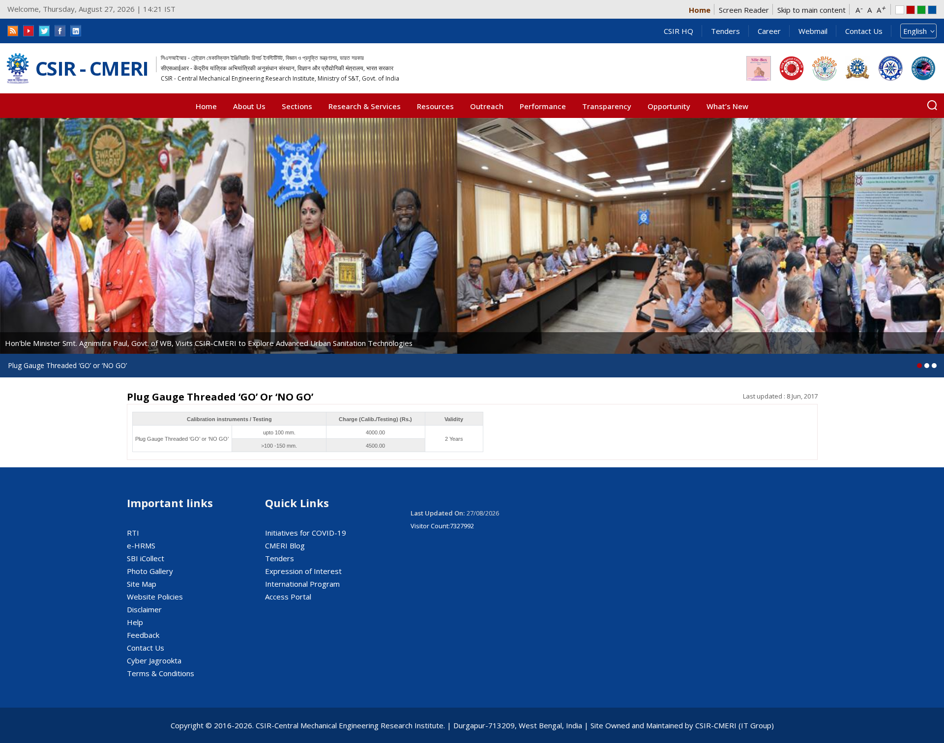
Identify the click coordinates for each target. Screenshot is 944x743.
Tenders (725, 31)
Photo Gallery (150, 571)
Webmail (812, 31)
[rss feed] (12, 30)
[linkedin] (75, 30)
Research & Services (364, 106)
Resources (435, 106)
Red (910, 9)
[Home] (17, 68)
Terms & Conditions (160, 673)
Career (769, 31)
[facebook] (60, 30)
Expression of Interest (303, 571)
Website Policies (155, 596)
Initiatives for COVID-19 (305, 533)
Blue (932, 9)
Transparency (606, 106)
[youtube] (28, 30)
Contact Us (864, 31)
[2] (934, 365)
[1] (926, 365)
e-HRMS (141, 545)
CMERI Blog (285, 545)
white (899, 9)
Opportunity (669, 106)
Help (135, 622)
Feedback (143, 635)
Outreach (486, 106)
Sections (297, 106)
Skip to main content (811, 10)
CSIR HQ (678, 31)
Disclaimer (144, 609)
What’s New (727, 106)
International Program (302, 584)
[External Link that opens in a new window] (758, 68)
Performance (543, 106)
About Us (249, 106)
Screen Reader (744, 10)
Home (699, 10)
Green (921, 9)
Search (932, 105)
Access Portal (288, 596)
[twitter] (44, 30)
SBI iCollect (145, 558)
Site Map (141, 584)
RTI (133, 533)
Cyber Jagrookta (154, 660)
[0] (919, 365)
